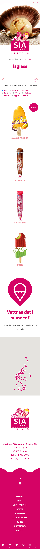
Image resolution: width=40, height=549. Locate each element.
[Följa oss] (20, 479)
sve (37, 2)
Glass (10, 547)
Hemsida (3, 547)
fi (33, 2)
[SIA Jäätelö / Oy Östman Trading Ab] (20, 53)
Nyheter (17, 547)
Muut (36, 547)
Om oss (20, 522)
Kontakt (20, 530)
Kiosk (30, 547)
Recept (23, 547)
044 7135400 (22, 454)
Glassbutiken (20, 526)
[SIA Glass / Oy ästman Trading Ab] (20, 429)
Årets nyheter (20, 505)
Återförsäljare (19, 517)
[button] (21, 390)
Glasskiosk (20, 513)
